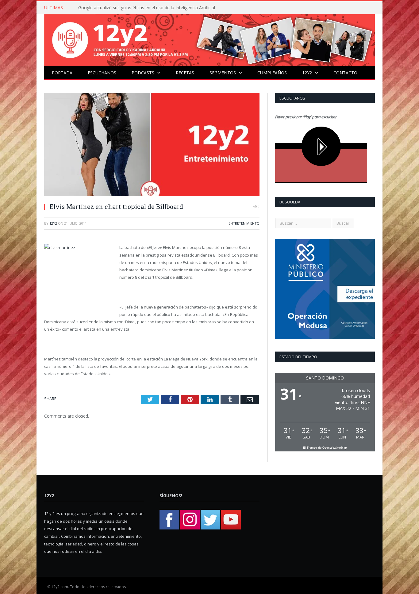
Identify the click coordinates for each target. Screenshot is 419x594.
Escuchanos (102, 73)
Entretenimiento (244, 223)
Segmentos (223, 73)
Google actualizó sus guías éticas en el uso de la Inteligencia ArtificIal (146, 7)
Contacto (345, 73)
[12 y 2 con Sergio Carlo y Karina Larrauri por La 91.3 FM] (209, 38)
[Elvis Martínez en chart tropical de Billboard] (151, 145)
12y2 (307, 73)
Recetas (185, 73)
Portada (62, 73)
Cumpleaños (272, 73)
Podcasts (143, 73)
